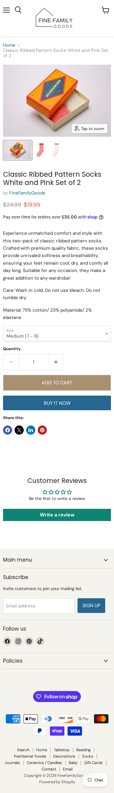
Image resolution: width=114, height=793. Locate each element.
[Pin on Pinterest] (42, 430)
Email (68, 769)
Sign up (91, 605)
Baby (73, 762)
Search (23, 749)
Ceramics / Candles (44, 762)
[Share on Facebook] (7, 430)
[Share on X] (19, 430)
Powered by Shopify (57, 781)
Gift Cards (93, 762)
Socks (87, 756)
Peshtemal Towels (30, 756)
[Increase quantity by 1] (56, 362)
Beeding (83, 749)
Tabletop (62, 749)
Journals (12, 762)
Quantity (12, 348)
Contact (49, 769)
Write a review (57, 515)
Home (9, 45)
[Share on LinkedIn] (30, 430)
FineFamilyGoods (27, 193)
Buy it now (57, 403)
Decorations (64, 756)
